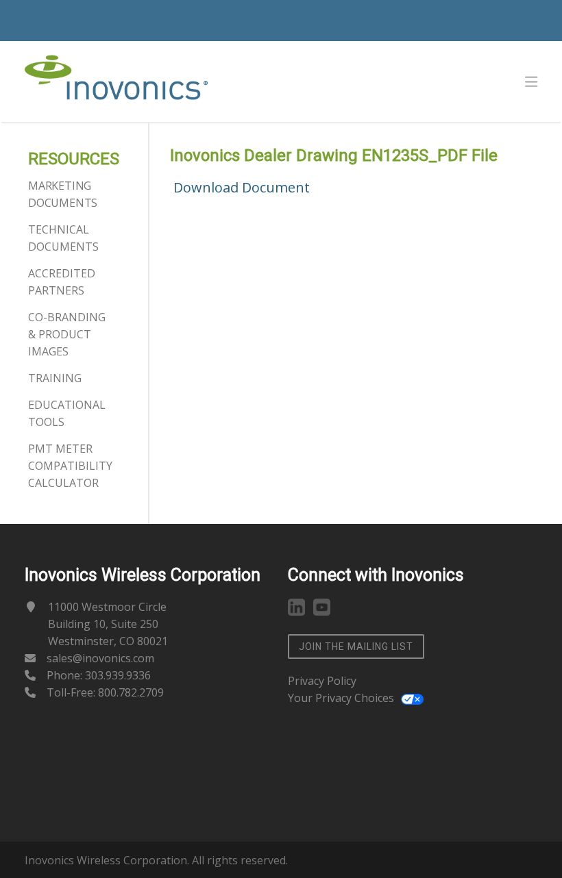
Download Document (241, 187)
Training (55, 378)
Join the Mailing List (356, 646)
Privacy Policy (322, 680)
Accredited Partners (61, 282)
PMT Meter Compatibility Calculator (70, 465)
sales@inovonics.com (100, 658)
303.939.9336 (118, 675)
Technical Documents (63, 238)
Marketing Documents (62, 194)
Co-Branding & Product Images (67, 334)
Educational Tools (67, 413)
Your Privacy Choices (341, 697)
